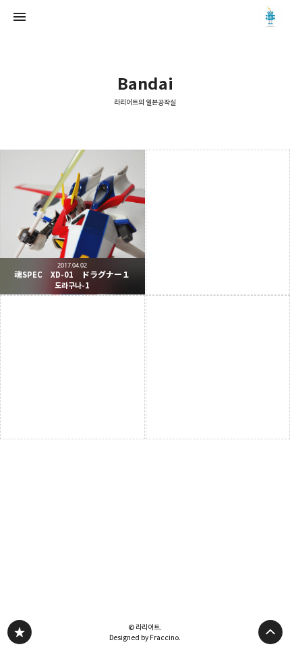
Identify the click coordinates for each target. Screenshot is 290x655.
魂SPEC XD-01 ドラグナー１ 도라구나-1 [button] (72, 222)
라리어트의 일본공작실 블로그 (19, 632)
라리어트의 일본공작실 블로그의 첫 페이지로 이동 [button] (145, 17)
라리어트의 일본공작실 (145, 102)
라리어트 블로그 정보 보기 (270, 17)
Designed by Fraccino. (145, 637)
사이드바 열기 (19, 17)
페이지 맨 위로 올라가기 (270, 632)
